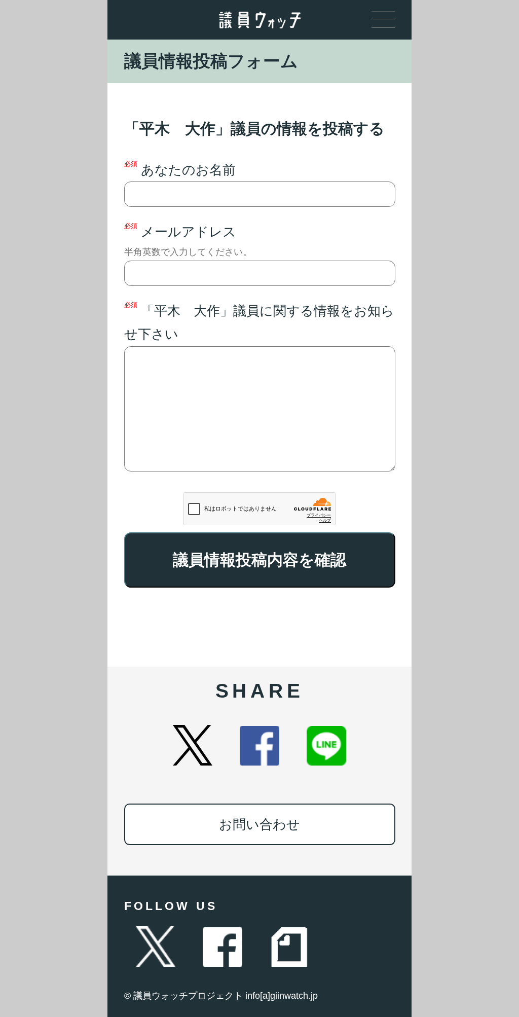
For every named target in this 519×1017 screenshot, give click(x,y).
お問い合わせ (259, 824)
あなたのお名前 (180, 168)
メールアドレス (188, 239)
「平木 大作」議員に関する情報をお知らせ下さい (259, 321)
